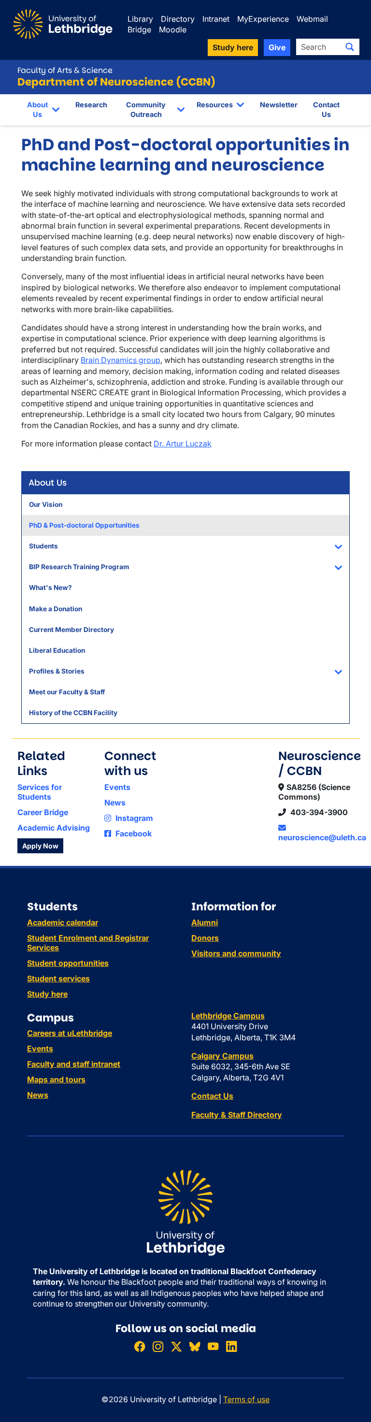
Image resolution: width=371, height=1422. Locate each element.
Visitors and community (236, 953)
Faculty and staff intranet (73, 1064)
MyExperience (263, 19)
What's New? (50, 587)
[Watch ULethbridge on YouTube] (213, 1346)
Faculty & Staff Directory (236, 1115)
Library (140, 19)
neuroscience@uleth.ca (322, 837)
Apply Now (40, 846)
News (115, 802)
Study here (47, 994)
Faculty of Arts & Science (65, 70)
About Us (37, 109)
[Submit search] (349, 47)
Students (43, 546)
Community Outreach (146, 109)
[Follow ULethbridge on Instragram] (158, 1346)
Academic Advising (53, 828)
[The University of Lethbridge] (185, 1212)
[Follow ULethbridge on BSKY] (194, 1346)
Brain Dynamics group (120, 360)
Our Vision (45, 504)
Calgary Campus (222, 1056)
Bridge (139, 29)
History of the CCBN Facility (73, 713)
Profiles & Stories (57, 671)
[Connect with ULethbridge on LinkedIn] (231, 1346)
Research (91, 105)
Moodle (172, 29)
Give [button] (277, 47)
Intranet (215, 19)
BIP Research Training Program (79, 567)
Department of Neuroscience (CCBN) (116, 81)
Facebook (133, 833)
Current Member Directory (71, 629)
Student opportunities (68, 963)
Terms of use (246, 1399)
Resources (215, 105)
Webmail (312, 19)
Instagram (133, 818)
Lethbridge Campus (228, 1015)
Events (117, 787)
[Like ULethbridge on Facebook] (139, 1346)
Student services (58, 978)
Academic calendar (62, 922)
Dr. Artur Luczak (183, 443)
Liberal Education (57, 650)
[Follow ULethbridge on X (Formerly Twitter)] (176, 1346)
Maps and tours (56, 1079)
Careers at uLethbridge (69, 1033)
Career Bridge (42, 812)
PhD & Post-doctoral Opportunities (84, 525)
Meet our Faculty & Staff (67, 692)
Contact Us (326, 109)
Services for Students (39, 792)
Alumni (204, 922)
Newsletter (279, 105)
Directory (178, 19)
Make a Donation (55, 609)
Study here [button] (233, 47)
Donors (205, 938)
